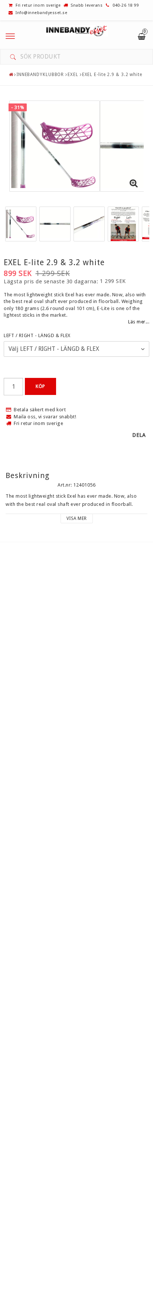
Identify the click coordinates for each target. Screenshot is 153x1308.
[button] (133, 184)
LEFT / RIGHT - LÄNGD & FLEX (37, 335)
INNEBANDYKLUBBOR (40, 74)
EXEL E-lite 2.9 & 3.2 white (112, 74)
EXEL (73, 74)
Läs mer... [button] (138, 321)
